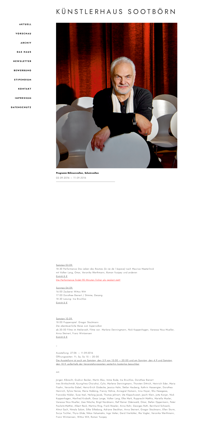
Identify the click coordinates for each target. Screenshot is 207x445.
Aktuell (25, 24)
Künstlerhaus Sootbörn (116, 12)
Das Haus (24, 51)
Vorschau (24, 33)
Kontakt (25, 88)
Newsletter (22, 61)
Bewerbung (23, 70)
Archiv (26, 42)
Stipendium (23, 79)
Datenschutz (21, 107)
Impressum (23, 98)
